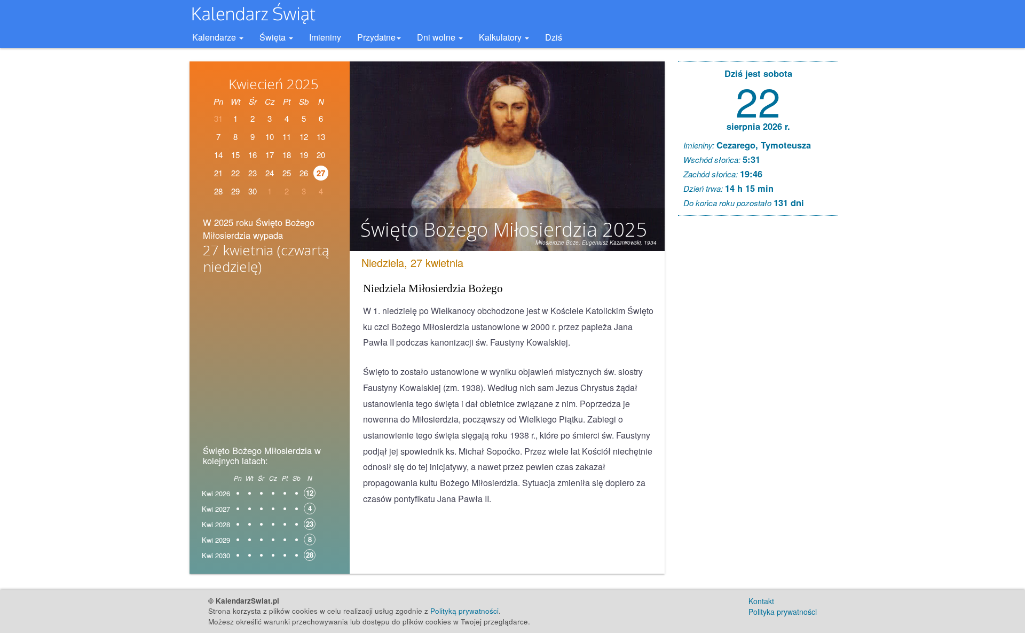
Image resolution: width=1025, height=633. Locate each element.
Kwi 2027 (216, 509)
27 (321, 173)
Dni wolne (437, 37)
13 (321, 136)
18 (286, 154)
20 (321, 154)
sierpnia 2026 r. (758, 126)
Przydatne (376, 37)
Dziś (553, 37)
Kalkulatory (501, 37)
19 (303, 154)
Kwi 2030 (216, 555)
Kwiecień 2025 (273, 84)
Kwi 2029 (216, 540)
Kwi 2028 (216, 524)
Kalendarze (215, 37)
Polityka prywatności (782, 611)
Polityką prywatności (464, 611)
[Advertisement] (270, 363)
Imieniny (325, 37)
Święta (273, 37)
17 (269, 154)
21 (218, 172)
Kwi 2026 (216, 493)
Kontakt (761, 601)
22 (235, 172)
